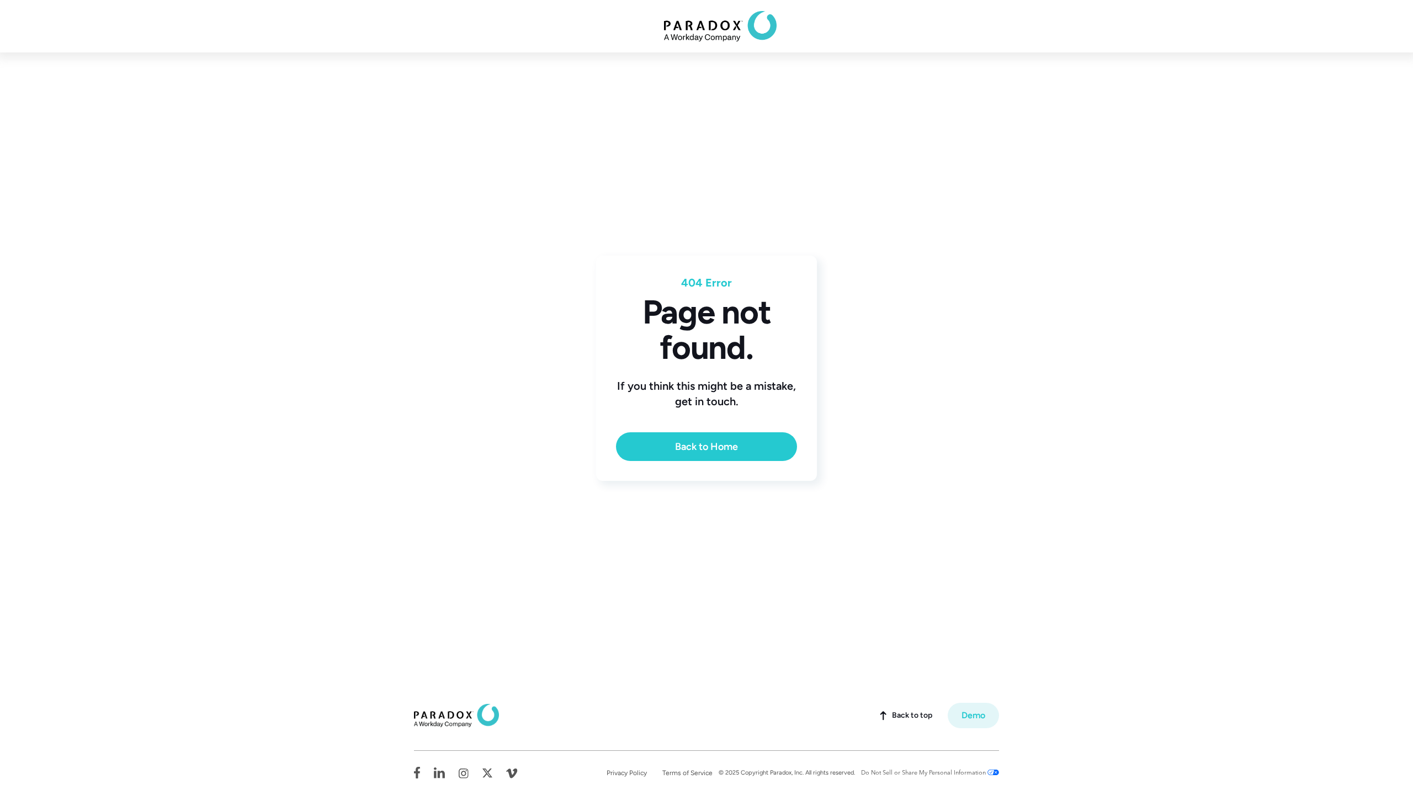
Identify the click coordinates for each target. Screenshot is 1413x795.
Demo (973, 715)
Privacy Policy (627, 773)
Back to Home (706, 447)
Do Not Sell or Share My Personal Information (923, 772)
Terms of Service (687, 773)
